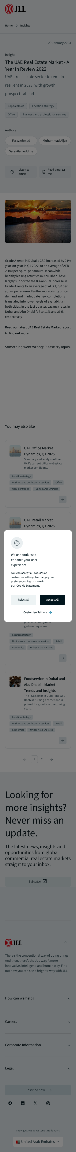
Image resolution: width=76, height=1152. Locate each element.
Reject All (24, 600)
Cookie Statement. (28, 586)
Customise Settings (38, 612)
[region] (38, 576)
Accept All (52, 600)
